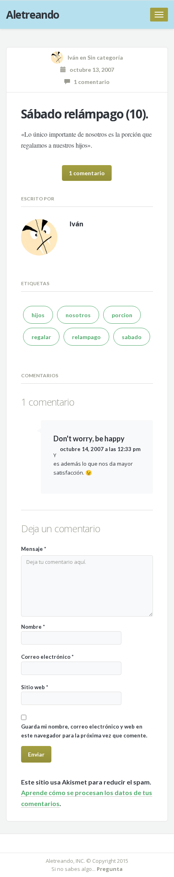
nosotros (78, 315)
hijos (38, 315)
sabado (132, 336)
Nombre (33, 626)
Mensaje (33, 549)
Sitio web (34, 687)
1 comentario (90, 81)
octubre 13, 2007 (90, 69)
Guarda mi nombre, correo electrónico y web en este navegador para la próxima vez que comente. (84, 730)
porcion (122, 315)
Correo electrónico (47, 656)
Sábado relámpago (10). (84, 113)
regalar (41, 336)
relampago (86, 336)
